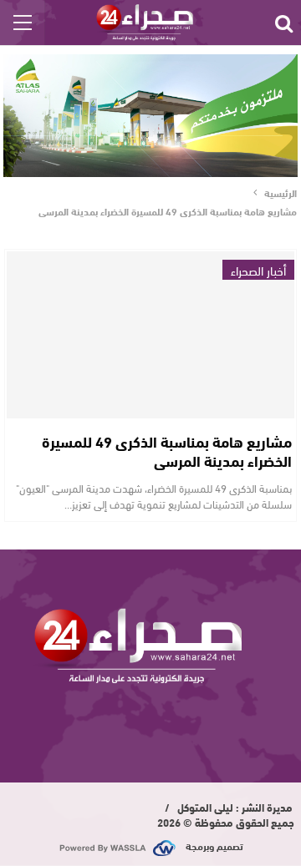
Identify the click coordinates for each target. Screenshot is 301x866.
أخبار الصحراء (258, 270)
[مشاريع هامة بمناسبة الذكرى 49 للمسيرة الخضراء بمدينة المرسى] (150, 334)
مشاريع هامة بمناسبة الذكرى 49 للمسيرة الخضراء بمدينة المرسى (167, 450)
